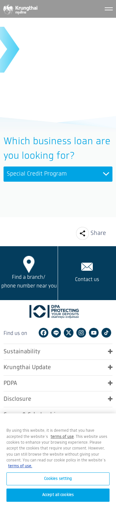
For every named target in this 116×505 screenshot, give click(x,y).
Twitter (68, 333)
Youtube (94, 333)
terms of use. (20, 466)
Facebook (43, 333)
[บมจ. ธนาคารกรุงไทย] (20, 8)
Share (98, 233)
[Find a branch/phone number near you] (29, 264)
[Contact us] (87, 266)
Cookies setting (58, 478)
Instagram (81, 333)
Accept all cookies (58, 495)
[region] (58, 459)
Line (56, 333)
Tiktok (106, 333)
